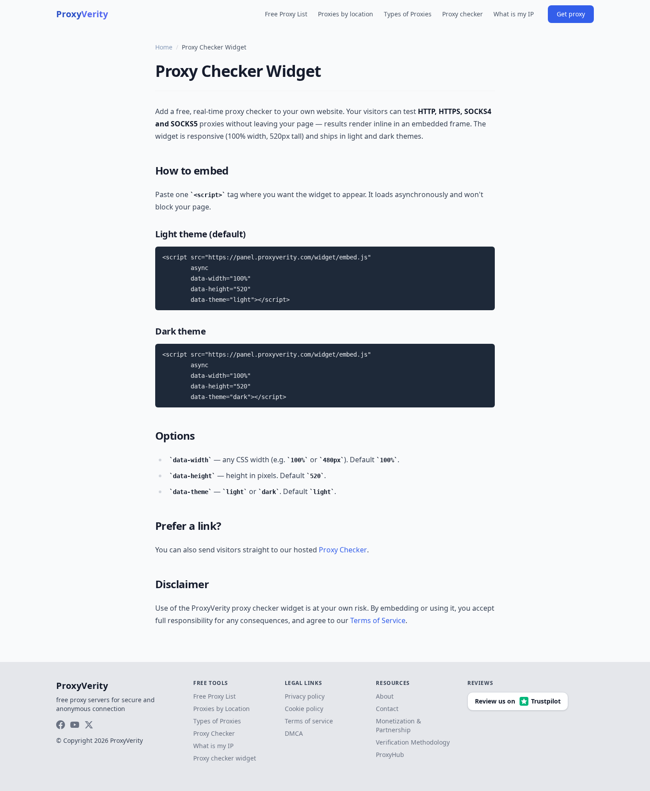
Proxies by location (345, 14)
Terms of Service (377, 620)
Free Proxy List (286, 14)
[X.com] (88, 724)
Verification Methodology (413, 742)
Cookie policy (304, 708)
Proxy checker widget (224, 758)
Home (163, 47)
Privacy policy (305, 696)
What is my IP (513, 14)
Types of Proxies (408, 14)
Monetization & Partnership (398, 725)
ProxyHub (390, 754)
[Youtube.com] (74, 724)
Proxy (82, 14)
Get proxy (571, 14)
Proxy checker (462, 14)
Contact (387, 708)
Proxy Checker (343, 550)
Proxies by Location (221, 708)
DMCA (294, 733)
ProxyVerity (82, 686)
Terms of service (309, 721)
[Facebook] (60, 724)
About (385, 696)
